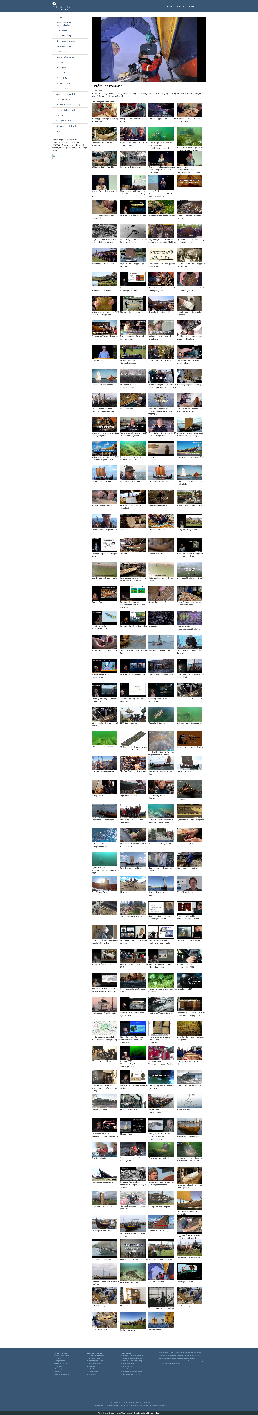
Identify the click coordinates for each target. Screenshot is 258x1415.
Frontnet (124, 1402)
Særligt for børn (60, 1361)
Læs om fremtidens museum (131, 1374)
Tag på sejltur (59, 1369)
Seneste (59, 131)
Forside (59, 17)
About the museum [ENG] (66, 94)
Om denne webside (114, 1402)
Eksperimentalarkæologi (96, 1355)
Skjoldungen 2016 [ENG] (66, 126)
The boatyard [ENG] (64, 99)
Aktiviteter (58, 1358)
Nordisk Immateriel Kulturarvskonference (64, 24)
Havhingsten (61, 68)
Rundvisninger (59, 1366)
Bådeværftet (61, 52)
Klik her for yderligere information (143, 1413)
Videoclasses (61, 30)
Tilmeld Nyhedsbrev (134, 1402)
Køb (202, 7)
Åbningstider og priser (62, 1355)
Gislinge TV (61, 73)
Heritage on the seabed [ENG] (68, 105)
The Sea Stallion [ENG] (65, 110)
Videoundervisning (63, 36)
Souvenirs (58, 1371)
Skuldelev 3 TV (62, 89)
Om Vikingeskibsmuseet (66, 46)
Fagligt (180, 7)
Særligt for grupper (61, 1363)
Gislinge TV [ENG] (63, 115)
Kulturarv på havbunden (65, 57)
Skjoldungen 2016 (63, 83)
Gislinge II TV (61, 78)
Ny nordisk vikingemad (62, 1374)
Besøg (170, 7)
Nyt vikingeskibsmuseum (66, 41)
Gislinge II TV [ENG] (64, 121)
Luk (157, 1413)
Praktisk (192, 7)
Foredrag (59, 62)
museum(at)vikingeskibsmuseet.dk (154, 1405)
